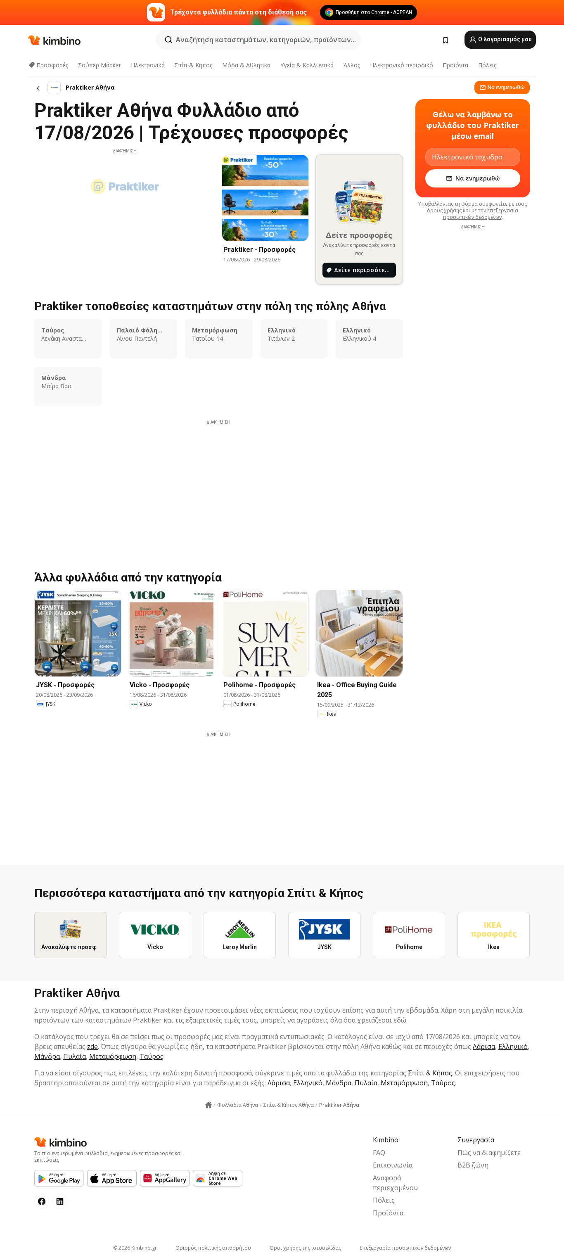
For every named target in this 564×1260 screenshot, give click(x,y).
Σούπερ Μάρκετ (99, 65)
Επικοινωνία (392, 1165)
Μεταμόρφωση (112, 1056)
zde (92, 1046)
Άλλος (352, 65)
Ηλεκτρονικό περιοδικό (401, 65)
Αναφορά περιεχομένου (395, 1182)
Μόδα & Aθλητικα (246, 65)
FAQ (379, 1152)
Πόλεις (487, 65)
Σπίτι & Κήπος (193, 65)
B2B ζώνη (472, 1165)
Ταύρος (152, 1056)
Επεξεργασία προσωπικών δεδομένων (405, 1247)
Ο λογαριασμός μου (504, 39)
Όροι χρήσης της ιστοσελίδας (305, 1247)
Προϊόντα (455, 65)
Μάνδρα (47, 1056)
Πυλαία (74, 1056)
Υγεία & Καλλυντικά (307, 65)
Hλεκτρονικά (148, 65)
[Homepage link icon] (208, 1105)
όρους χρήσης (444, 210)
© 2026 (135, 1247)
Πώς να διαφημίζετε (489, 1152)
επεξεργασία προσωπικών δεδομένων (481, 214)
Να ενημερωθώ (506, 87)
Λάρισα (484, 1046)
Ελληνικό (513, 1046)
